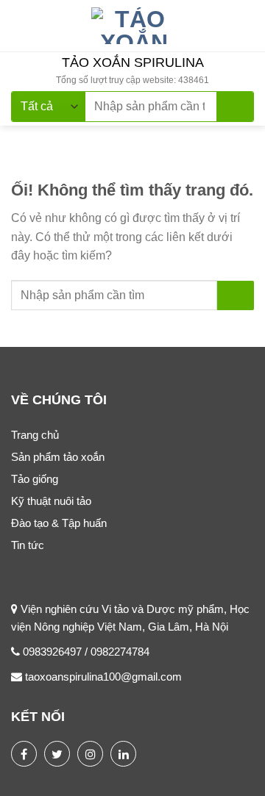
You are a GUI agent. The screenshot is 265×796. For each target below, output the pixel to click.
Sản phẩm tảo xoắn (58, 457)
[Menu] (20, 25)
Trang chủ (35, 435)
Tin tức (27, 545)
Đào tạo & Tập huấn (59, 523)
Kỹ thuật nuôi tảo (51, 501)
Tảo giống (34, 479)
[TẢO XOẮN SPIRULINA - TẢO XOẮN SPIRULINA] (134, 25)
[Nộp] (234, 106)
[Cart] (246, 26)
